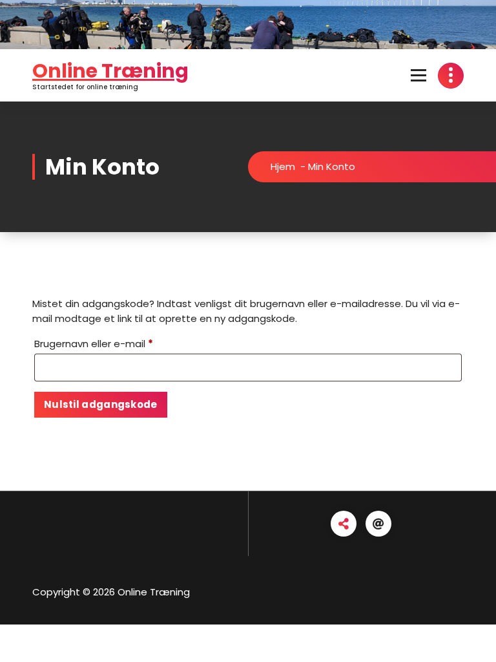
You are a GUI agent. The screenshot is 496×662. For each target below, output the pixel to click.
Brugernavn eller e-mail (117, 343)
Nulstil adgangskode (101, 404)
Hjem (283, 166)
